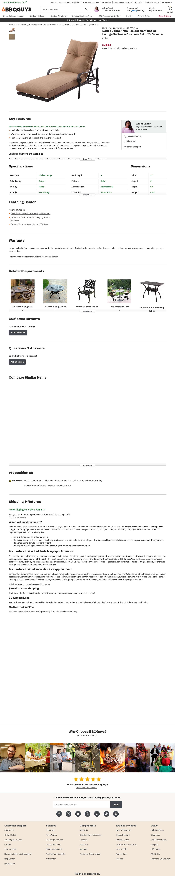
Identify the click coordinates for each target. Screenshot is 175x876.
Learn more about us (86, 735)
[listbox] (12, 33)
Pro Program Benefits (55, 854)
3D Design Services (54, 840)
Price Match (51, 835)
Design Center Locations (123, 2)
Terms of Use (10, 849)
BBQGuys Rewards (54, 849)
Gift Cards (138, 2)
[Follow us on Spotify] (116, 814)
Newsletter (51, 859)
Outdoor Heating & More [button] (82, 16)
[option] (12, 32)
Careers (83, 840)
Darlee (105, 38)
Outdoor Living (22, 24)
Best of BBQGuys (123, 830)
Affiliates (84, 844)
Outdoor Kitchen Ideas (126, 844)
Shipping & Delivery (13, 840)
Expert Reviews (123, 835)
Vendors (83, 849)
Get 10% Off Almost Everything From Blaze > (88, 20)
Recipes (119, 859)
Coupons (154, 844)
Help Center (9, 859)
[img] (58, 69)
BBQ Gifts (155, 854)
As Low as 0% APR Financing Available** (66, 2)
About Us (84, 830)
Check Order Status (152, 2)
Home (11, 24)
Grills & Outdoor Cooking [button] (12, 16)
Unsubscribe (9, 863)
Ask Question (17, 362)
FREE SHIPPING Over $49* (15, 2)
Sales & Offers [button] (165, 16)
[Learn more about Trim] (16, 186)
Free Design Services (91, 2)
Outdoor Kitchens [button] (37, 16)
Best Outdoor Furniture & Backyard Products (30, 213)
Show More (87, 159)
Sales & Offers (157, 830)
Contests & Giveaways (161, 859)
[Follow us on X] (68, 814)
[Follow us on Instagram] (87, 814)
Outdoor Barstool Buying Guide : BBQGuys (29, 224)
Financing (50, 830)
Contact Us (9, 830)
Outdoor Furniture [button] (58, 16)
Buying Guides (122, 840)
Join (116, 804)
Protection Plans (53, 844)
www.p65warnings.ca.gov (59, 485)
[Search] (86, 9)
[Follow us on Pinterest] (97, 814)
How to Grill (121, 849)
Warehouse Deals (158, 840)
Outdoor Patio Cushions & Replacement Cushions (50, 24)
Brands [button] (129, 16)
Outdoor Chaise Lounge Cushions (85, 24)
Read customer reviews (86, 787)
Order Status (10, 835)
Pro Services (106, 2)
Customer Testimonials (90, 854)
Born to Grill (121, 854)
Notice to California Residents (17, 854)
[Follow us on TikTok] (106, 814)
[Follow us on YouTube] (78, 814)
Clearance (155, 835)
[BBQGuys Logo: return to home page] (20, 9)
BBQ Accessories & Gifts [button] (109, 16)
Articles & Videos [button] (145, 16)
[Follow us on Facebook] (59, 814)
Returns (7, 844)
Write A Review (18, 333)
